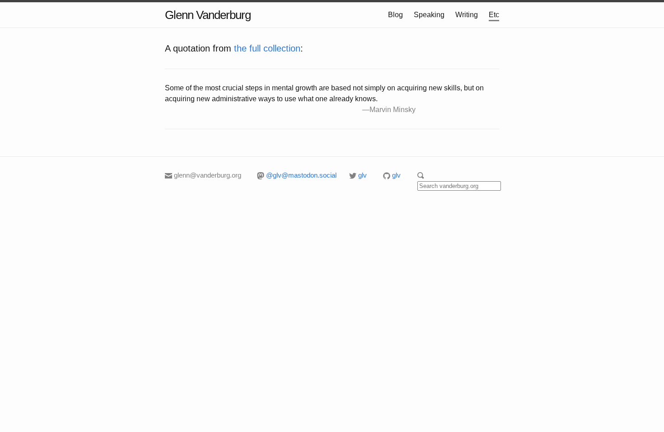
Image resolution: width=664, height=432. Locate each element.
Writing (466, 15)
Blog (395, 15)
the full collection (267, 48)
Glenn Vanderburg (208, 15)
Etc (494, 15)
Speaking (429, 15)
